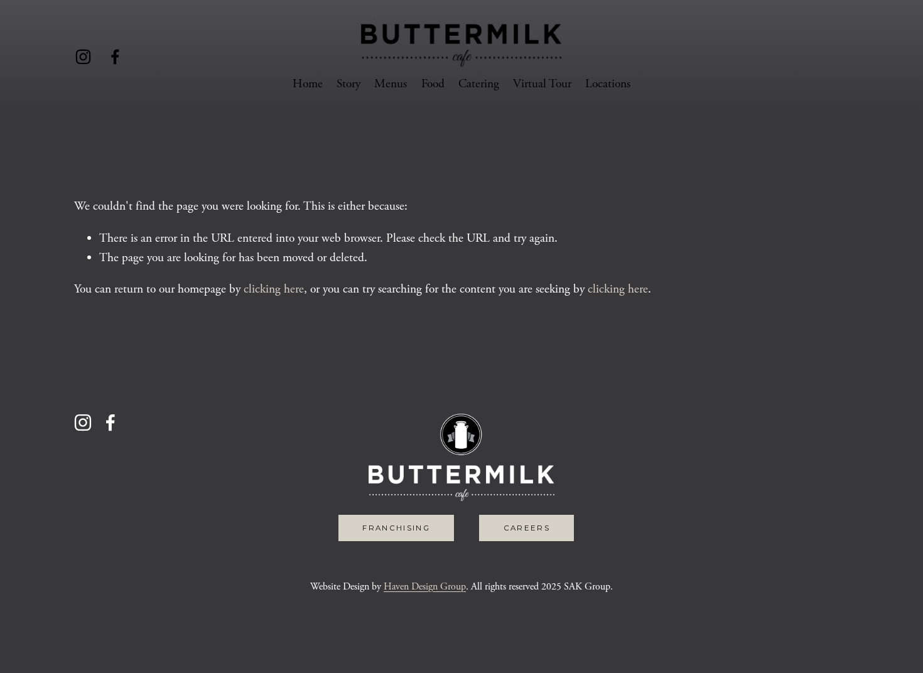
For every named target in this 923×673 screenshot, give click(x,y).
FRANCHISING (396, 528)
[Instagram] (83, 57)
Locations (607, 84)
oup (458, 586)
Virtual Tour (542, 84)
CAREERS (527, 528)
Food (433, 84)
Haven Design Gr (417, 586)
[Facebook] (115, 57)
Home (308, 84)
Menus (390, 84)
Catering (478, 84)
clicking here (274, 289)
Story (348, 84)
